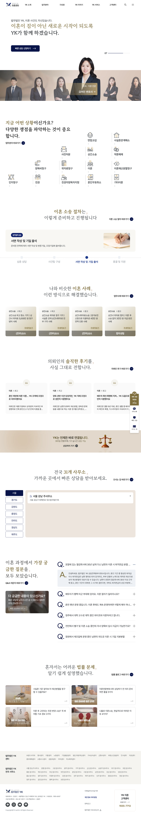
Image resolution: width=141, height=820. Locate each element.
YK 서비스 (96, 4)
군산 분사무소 (91, 768)
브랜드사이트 (30, 755)
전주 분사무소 (78, 776)
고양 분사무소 (57, 768)
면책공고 (88, 803)
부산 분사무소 (54, 772)
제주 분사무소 (89, 776)
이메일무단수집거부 (91, 791)
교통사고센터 (41, 759)
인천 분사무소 (66, 776)
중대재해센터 (30, 759)
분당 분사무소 (76, 772)
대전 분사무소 (127, 768)
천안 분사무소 (124, 776)
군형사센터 (102, 755)
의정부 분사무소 (54, 776)
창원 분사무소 (112, 776)
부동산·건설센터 (113, 755)
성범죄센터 (52, 759)
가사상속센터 (92, 755)
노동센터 (57, 755)
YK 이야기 (79, 4)
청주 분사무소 (31, 780)
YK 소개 (28, 4)
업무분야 (45, 4)
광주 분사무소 (68, 768)
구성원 (62, 4)
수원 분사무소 (88, 772)
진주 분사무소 (101, 776)
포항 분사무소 (65, 780)
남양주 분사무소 (103, 768)
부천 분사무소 (65, 772)
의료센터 (132, 755)
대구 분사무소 (116, 768)
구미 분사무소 (80, 768)
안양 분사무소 (122, 772)
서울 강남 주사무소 (32, 768)
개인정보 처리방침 (91, 797)
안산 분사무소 (111, 772)
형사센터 (40, 755)
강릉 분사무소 (45, 768)
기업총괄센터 (66, 755)
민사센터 (124, 755)
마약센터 (61, 759)
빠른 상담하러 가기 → (17, 608)
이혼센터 (49, 755)
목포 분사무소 (42, 772)
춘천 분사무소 (42, 780)
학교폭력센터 (70, 759)
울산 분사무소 (31, 776)
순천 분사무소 (99, 772)
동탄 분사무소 (31, 772)
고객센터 (112, 4)
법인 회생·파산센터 (79, 755)
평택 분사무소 (54, 780)
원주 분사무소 (42, 776)
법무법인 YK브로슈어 (92, 810)
